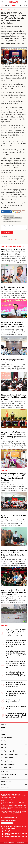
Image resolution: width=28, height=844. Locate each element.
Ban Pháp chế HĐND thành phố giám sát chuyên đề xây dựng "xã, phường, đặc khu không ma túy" (13, 324)
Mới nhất (7, 5)
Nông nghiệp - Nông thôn (8, 774)
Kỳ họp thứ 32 (7, 219)
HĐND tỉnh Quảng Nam (9, 215)
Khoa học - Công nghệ (7, 751)
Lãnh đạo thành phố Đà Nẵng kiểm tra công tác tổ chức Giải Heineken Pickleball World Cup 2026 (14, 553)
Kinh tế (25, 5)
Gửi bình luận (7, 232)
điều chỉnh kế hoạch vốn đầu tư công (12, 221)
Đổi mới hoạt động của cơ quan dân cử (12, 361)
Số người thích (14, 239)
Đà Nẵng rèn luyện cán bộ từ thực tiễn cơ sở (13, 516)
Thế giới (3, 747)
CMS (11, 842)
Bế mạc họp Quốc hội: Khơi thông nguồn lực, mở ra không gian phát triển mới (14, 397)
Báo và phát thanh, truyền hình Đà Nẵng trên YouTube (16, 837)
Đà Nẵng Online (8, 831)
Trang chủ (3, 9)
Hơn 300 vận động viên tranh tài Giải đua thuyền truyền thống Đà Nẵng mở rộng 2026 (13, 592)
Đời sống (3, 741)
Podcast (3, 784)
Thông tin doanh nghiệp (8, 764)
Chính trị (14, 5)
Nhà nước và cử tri (18, 9)
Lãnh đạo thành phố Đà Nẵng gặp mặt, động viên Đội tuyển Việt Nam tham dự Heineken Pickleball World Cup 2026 (14, 477)
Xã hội (19, 5)
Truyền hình (4, 771)
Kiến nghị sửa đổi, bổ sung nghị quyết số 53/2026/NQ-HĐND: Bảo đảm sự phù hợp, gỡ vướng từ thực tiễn (13, 435)
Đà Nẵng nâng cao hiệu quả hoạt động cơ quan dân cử (13, 288)
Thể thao (3, 744)
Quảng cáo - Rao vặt (7, 767)
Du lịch (3, 734)
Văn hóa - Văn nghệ (6, 737)
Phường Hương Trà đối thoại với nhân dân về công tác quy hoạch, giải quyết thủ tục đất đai (13, 252)
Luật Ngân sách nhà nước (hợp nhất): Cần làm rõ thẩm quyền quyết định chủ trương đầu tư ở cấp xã (16, 654)
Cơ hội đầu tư (5, 777)
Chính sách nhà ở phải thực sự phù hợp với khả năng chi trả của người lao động (16, 693)
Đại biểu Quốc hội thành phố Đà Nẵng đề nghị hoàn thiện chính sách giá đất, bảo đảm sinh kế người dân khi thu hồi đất (16, 633)
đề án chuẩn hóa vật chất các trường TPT (13, 217)
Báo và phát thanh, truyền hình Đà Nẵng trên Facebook (16, 834)
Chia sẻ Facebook (7, 211)
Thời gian (8, 239)
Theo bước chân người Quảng (9, 754)
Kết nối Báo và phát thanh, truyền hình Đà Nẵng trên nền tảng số (13, 827)
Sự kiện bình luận (6, 781)
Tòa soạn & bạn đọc (7, 761)
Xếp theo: (3, 239)
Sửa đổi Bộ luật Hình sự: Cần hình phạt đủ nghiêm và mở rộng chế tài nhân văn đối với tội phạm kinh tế (16, 675)
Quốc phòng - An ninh (7, 757)
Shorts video (5, 788)
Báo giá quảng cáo (7, 823)
